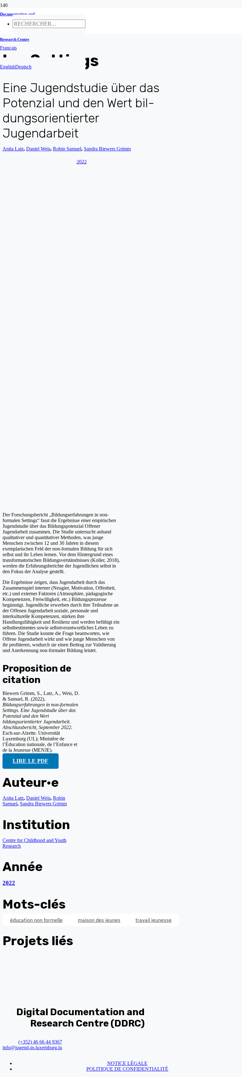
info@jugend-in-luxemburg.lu (32, 1047)
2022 (9, 883)
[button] (8, 47)
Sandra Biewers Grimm (43, 803)
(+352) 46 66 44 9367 (40, 1042)
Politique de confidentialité (127, 1069)
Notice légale (127, 1063)
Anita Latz (13, 148)
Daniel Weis (38, 798)
